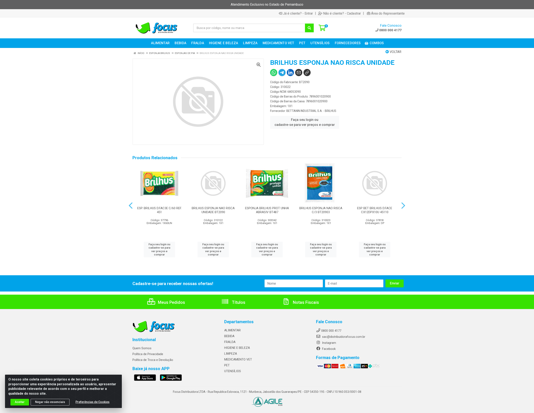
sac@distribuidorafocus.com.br (343, 337)
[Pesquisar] (309, 28)
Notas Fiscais (305, 302)
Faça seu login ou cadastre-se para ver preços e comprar (305, 122)
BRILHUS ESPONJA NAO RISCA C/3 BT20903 (320, 210)
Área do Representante (388, 13)
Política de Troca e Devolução (152, 360)
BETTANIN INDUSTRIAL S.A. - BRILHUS (311, 111)
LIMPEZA (230, 353)
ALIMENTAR (232, 330)
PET (227, 365)
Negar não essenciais (50, 402)
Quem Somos (141, 348)
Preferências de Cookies (93, 402)
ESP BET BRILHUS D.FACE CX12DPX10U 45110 (374, 210)
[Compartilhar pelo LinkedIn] (290, 72)
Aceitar (20, 402)
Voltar (395, 52)
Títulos (238, 302)
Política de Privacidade (147, 354)
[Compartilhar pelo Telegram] (282, 72)
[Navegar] (130, 205)
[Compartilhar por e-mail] (298, 72)
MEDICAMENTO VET (238, 359)
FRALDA (230, 342)
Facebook (328, 349)
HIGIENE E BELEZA (237, 348)
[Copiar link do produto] (307, 72)
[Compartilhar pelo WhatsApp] (273, 72)
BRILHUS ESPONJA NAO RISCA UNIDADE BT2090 (213, 210)
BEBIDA (229, 336)
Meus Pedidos (171, 302)
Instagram (328, 343)
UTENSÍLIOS (232, 371)
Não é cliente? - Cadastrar (342, 13)
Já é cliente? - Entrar (298, 13)
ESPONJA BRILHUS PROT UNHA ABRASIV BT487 (267, 210)
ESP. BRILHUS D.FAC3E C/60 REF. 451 (159, 210)
